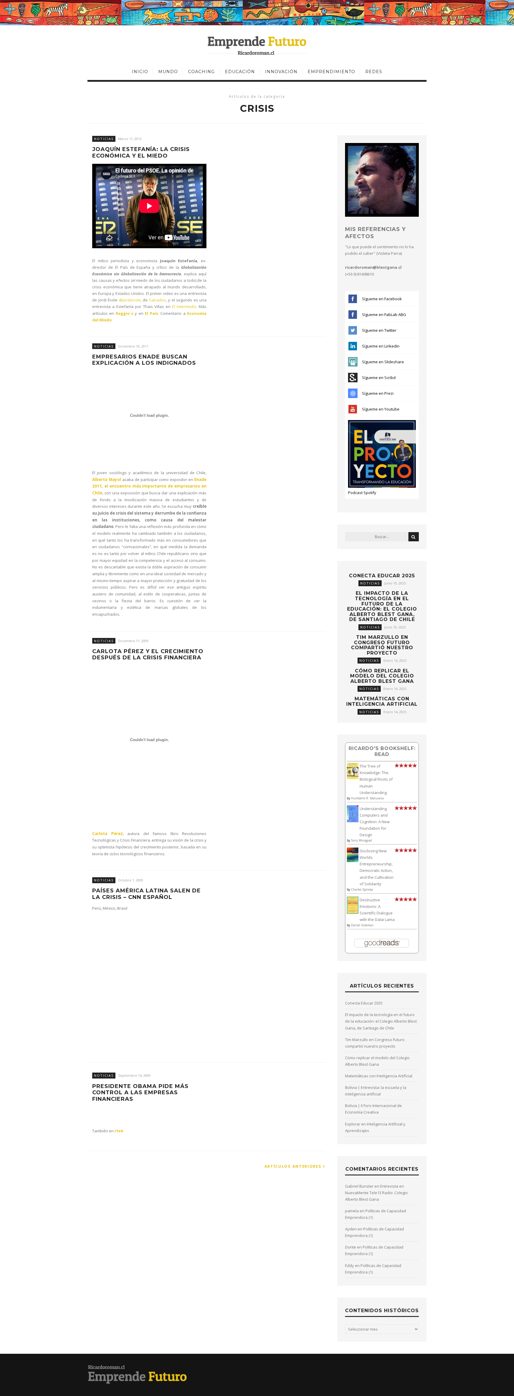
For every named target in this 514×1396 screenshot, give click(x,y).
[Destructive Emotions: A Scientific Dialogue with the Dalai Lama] (352, 912)
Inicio (140, 71)
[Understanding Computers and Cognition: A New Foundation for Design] (352, 820)
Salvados (157, 300)
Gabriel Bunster (359, 1186)
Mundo (168, 71)
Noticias (104, 138)
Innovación (281, 71)
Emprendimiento (331, 71)
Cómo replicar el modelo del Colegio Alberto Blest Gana (382, 676)
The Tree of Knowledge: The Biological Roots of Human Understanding (376, 779)
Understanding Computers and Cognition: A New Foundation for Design (375, 821)
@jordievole (130, 300)
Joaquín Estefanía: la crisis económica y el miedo (141, 152)
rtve (119, 1131)
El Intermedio (184, 306)
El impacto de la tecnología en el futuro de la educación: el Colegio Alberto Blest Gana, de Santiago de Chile (382, 606)
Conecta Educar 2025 (382, 575)
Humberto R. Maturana (367, 798)
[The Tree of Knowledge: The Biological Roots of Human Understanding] (352, 777)
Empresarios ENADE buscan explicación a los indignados (144, 360)
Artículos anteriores (293, 1166)
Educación (240, 71)
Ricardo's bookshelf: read (382, 751)
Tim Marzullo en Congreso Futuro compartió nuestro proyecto (382, 645)
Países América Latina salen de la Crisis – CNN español (146, 894)
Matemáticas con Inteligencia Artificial (382, 701)
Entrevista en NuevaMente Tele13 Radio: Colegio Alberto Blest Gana (376, 1192)
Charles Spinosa (362, 889)
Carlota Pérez (107, 833)
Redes (373, 71)
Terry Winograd (361, 840)
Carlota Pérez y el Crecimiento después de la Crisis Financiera (147, 654)
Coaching (201, 71)
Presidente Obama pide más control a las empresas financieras (140, 1092)
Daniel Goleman (362, 925)
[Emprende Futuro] (257, 45)
